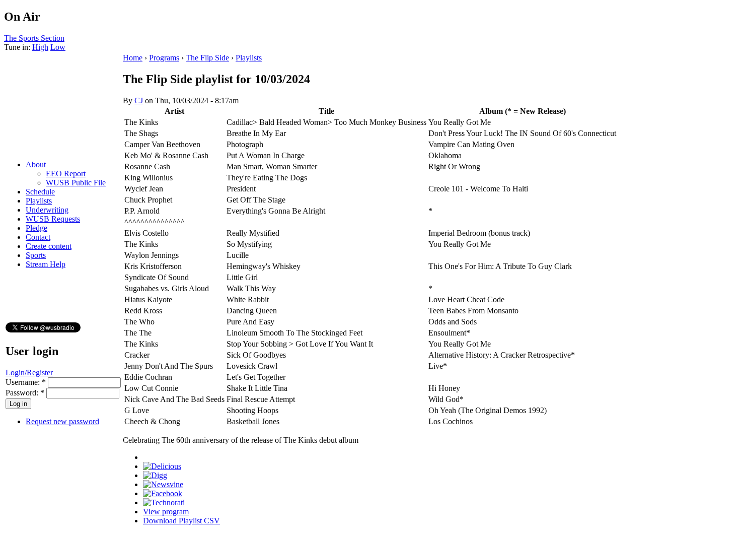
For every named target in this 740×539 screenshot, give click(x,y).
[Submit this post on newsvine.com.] (163, 484)
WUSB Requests (53, 219)
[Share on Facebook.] (162, 493)
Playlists (39, 200)
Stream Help (45, 264)
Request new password (62, 421)
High (40, 47)
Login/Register (29, 372)
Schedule (40, 191)
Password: (25, 392)
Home (132, 57)
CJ (138, 100)
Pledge (36, 228)
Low (57, 47)
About (36, 164)
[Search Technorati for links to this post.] (164, 502)
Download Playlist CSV (181, 520)
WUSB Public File (76, 182)
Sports (36, 255)
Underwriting (47, 210)
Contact (38, 237)
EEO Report (66, 173)
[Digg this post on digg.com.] (155, 475)
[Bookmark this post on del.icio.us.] (162, 466)
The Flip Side (207, 57)
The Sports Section (34, 38)
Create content (48, 246)
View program (166, 511)
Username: (26, 382)
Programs (164, 57)
